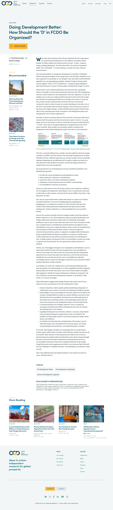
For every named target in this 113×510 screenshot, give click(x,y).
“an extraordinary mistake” (55, 81)
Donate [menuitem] (90, 3)
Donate (61, 488)
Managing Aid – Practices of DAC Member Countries (76, 149)
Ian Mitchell (62, 431)
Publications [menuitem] (83, 455)
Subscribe (50, 488)
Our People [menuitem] (59, 462)
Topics (24, 3)
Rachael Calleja (14, 61)
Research (32, 3)
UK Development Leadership (65, 369)
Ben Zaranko (13, 143)
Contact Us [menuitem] (59, 465)
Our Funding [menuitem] (59, 455)
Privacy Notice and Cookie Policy (68, 503)
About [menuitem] (83, 3)
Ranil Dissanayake (17, 58)
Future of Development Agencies (48, 374)
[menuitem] (110, 3)
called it (44, 84)
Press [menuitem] (105, 3)
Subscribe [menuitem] (98, 3)
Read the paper (19, 46)
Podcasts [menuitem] (82, 465)
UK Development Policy (45, 369)
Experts (41, 3)
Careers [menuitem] (82, 471)
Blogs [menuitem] (81, 458)
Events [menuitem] (82, 462)
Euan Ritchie (12, 433)
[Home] (11, 3)
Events (49, 3)
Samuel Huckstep (39, 433)
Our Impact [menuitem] (59, 458)
